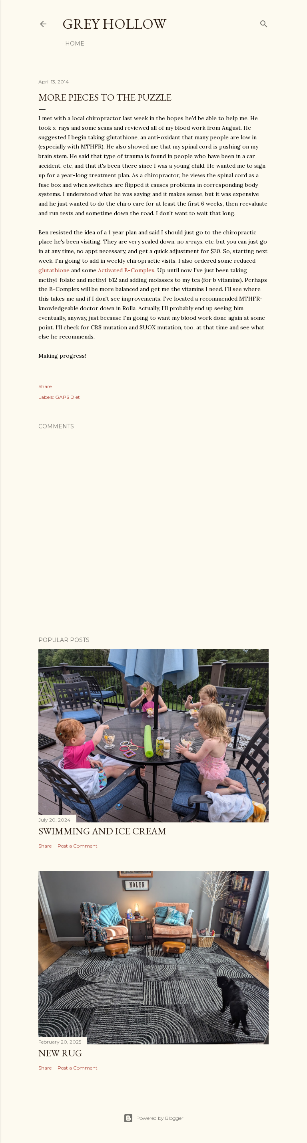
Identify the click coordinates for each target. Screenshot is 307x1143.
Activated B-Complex (126, 270)
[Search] (264, 22)
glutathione (54, 270)
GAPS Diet (67, 397)
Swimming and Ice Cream (102, 831)
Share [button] (45, 386)
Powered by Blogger (159, 1118)
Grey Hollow (114, 23)
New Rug (60, 1053)
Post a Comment (78, 846)
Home (74, 43)
